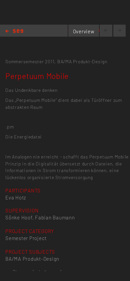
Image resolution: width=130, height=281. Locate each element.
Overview (84, 31)
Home (14, 31)
